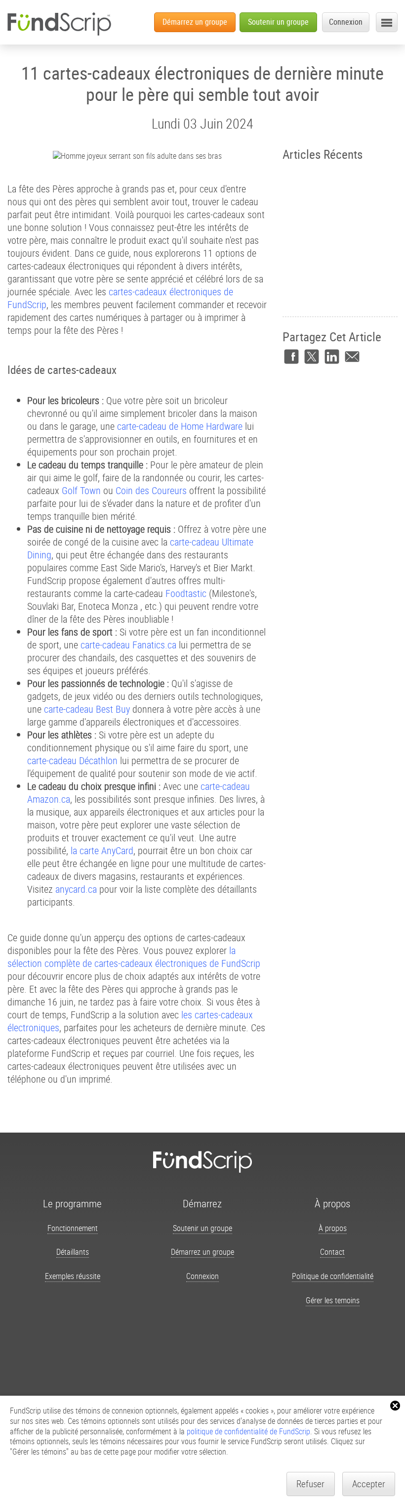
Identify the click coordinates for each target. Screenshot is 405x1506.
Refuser (310, 1483)
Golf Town (81, 490)
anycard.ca (76, 889)
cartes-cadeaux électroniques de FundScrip (120, 298)
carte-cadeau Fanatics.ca (128, 644)
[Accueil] (59, 24)
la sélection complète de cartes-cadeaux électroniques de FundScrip (133, 957)
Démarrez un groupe (194, 21)
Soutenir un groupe (278, 21)
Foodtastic (185, 593)
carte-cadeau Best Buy (87, 709)
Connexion (346, 21)
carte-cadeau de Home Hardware (180, 426)
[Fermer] (395, 1406)
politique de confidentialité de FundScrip (248, 1431)
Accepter (368, 1483)
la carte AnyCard (102, 850)
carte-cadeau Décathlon (72, 760)
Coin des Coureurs (151, 490)
